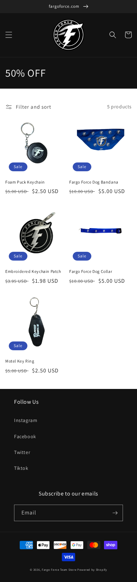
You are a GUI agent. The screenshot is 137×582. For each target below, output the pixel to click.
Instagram (25, 420)
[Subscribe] (115, 513)
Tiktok (21, 468)
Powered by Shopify (92, 569)
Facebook (25, 436)
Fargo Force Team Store (59, 569)
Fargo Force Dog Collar (90, 271)
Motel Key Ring (19, 361)
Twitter (22, 452)
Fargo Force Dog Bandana (93, 182)
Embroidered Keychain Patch (33, 271)
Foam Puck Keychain (25, 182)
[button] (9, 35)
